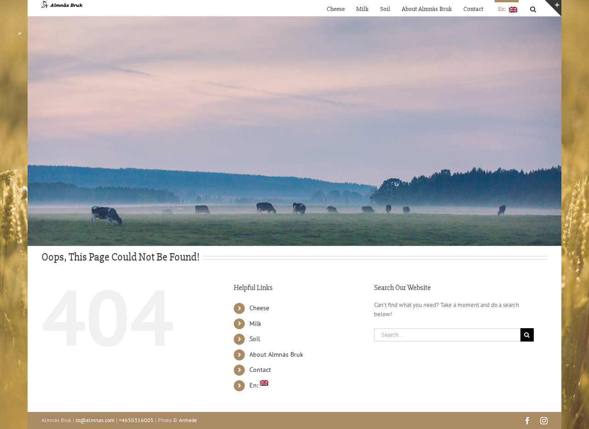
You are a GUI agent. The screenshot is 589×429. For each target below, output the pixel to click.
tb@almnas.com (95, 420)
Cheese (259, 308)
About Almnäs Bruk (276, 354)
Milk (255, 323)
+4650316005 (136, 420)
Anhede (188, 420)
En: (254, 385)
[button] (533, 8)
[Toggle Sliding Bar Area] (553, 8)
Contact (260, 369)
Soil (254, 339)
